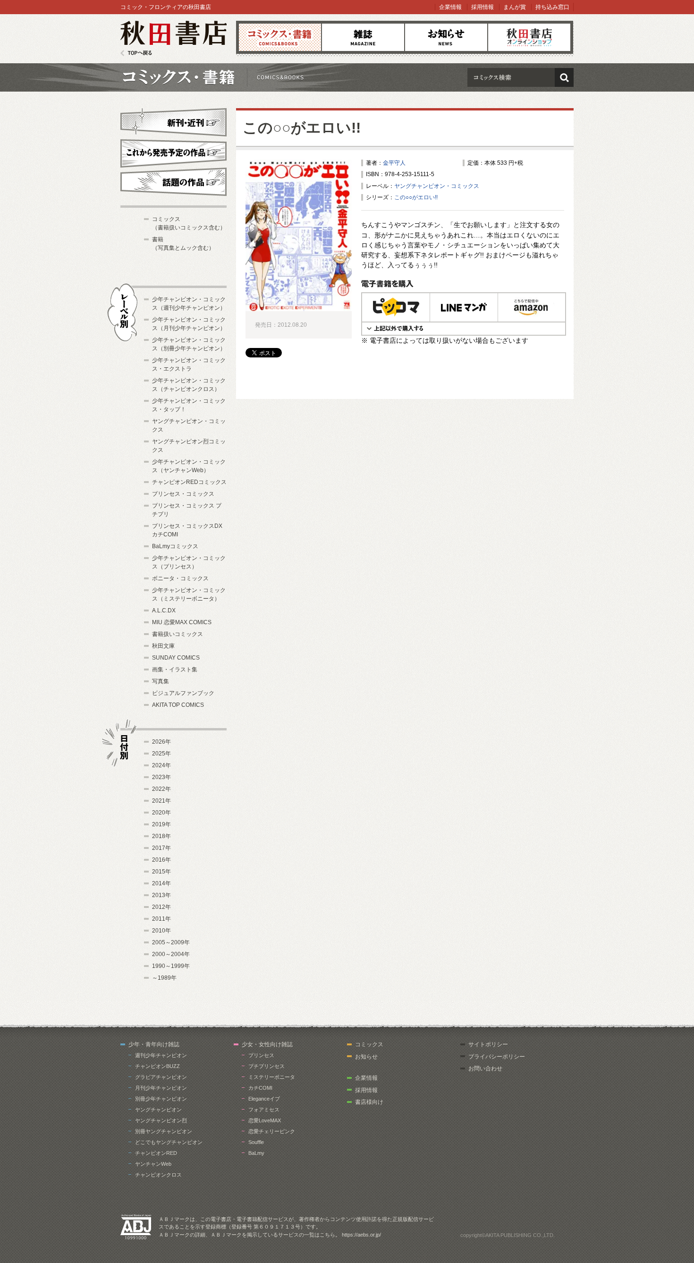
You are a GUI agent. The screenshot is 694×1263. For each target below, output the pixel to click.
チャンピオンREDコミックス (189, 482)
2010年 (161, 930)
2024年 (161, 765)
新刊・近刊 (173, 120)
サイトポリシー (488, 1044)
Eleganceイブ (264, 1099)
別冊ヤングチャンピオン (163, 1131)
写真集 (160, 681)
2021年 (161, 800)
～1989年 (164, 978)
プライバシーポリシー (496, 1056)
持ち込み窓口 (552, 7)
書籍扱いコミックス (177, 634)
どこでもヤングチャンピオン (169, 1142)
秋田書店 (173, 38)
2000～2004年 (171, 954)
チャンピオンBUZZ (157, 1066)
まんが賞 (514, 7)
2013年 (161, 895)
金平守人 (394, 163)
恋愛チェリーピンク (271, 1131)
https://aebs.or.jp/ (361, 1235)
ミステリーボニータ (271, 1077)
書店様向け (369, 1102)
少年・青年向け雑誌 (153, 1044)
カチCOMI (260, 1088)
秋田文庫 (163, 646)
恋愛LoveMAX (264, 1120)
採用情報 (482, 7)
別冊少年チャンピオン (161, 1099)
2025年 (161, 753)
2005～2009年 (171, 942)
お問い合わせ (485, 1068)
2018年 (161, 836)
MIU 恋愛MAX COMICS (182, 622)
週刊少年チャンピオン (161, 1055)
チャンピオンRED (156, 1153)
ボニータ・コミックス (180, 578)
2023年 (161, 777)
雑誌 (363, 37)
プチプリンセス (266, 1066)
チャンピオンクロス (158, 1175)
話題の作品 (173, 182)
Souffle (256, 1142)
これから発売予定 (173, 152)
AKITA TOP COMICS (178, 705)
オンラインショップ (529, 37)
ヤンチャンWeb (153, 1164)
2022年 (161, 789)
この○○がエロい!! (302, 127)
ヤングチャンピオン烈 (161, 1120)
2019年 (161, 824)
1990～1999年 (171, 966)
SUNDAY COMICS (176, 657)
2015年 (161, 871)
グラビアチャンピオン (161, 1077)
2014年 (161, 883)
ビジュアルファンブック (183, 693)
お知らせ (446, 37)
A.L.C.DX (164, 610)
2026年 (161, 741)
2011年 (161, 918)
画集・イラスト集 (174, 669)
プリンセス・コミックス (183, 494)
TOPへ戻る (136, 53)
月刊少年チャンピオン (161, 1088)
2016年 (161, 859)
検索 (564, 77)
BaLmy (256, 1153)
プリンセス (261, 1055)
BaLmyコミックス (175, 546)
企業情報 (450, 7)
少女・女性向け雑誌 (267, 1044)
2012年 (161, 907)
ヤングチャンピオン (158, 1109)
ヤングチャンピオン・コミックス (436, 186)
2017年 (161, 848)
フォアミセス (263, 1109)
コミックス (280, 37)
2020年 (161, 812)
